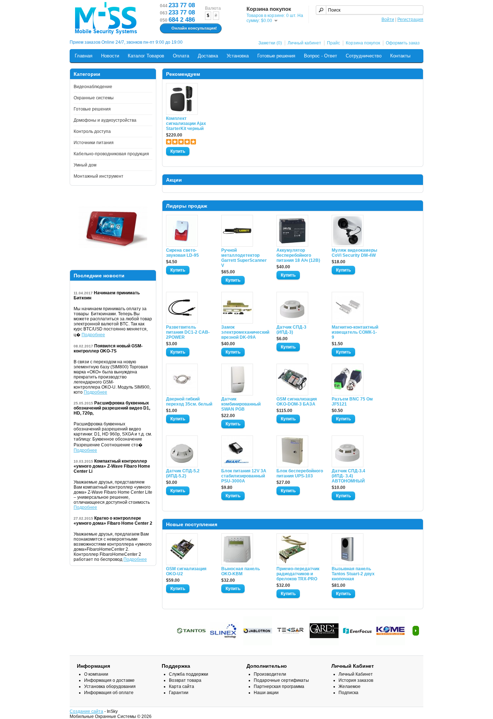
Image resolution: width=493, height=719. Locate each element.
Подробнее (93, 334)
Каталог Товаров (146, 56)
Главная (83, 56)
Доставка (208, 56)
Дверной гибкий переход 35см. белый (189, 402)
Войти (387, 19)
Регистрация (410, 19)
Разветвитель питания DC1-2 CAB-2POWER (188, 332)
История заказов (356, 680)
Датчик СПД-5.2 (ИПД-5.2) (183, 473)
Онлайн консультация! (194, 28)
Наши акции (266, 692)
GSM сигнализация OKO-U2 (186, 571)
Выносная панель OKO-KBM (240, 571)
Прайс (333, 43)
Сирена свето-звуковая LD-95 (182, 253)
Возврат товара (185, 680)
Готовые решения (276, 56)
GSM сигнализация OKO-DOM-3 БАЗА (296, 402)
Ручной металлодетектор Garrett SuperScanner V (244, 258)
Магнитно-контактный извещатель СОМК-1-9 (355, 332)
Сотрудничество (363, 56)
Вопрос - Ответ (320, 56)
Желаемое (350, 686)
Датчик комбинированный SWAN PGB (241, 404)
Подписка (348, 692)
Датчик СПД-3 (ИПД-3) (291, 330)
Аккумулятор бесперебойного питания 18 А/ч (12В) (298, 255)
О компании (96, 674)
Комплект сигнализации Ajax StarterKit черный (186, 123)
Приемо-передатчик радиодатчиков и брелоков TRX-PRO (297, 573)
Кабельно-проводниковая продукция (111, 153)
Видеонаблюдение (93, 86)
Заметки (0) (270, 43)
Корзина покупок (363, 43)
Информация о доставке (109, 680)
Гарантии (178, 692)
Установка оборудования (110, 686)
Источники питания (94, 142)
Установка (238, 56)
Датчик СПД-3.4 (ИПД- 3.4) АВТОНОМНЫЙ (348, 476)
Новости (110, 56)
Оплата (181, 56)
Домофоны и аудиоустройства (105, 120)
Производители (270, 674)
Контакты (400, 56)
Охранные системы (94, 97)
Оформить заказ (403, 43)
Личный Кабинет (356, 674)
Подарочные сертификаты (281, 680)
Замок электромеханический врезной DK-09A (244, 332)
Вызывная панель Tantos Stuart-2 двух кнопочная (353, 573)
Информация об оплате (109, 692)
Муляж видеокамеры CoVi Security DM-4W (354, 253)
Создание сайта (86, 711)
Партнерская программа (279, 686)
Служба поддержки (188, 674)
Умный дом (85, 165)
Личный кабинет (304, 43)
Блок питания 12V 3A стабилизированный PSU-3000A (243, 476)
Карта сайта (181, 686)
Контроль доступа (92, 131)
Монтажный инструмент (98, 176)
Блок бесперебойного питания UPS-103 (299, 473)
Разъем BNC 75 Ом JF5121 (352, 402)
